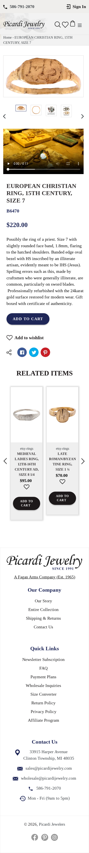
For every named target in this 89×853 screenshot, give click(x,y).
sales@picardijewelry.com (48, 768)
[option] (21, 108)
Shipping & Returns (43, 618)
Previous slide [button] (5, 458)
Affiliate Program (43, 720)
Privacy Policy (43, 711)
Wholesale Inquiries (43, 685)
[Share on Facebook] (22, 352)
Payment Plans (43, 676)
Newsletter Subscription (43, 659)
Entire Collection (43, 609)
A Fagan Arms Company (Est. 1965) (44, 577)
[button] (26, 490)
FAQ (43, 668)
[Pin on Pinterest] (45, 352)
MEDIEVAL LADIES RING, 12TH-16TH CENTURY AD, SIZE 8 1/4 (27, 464)
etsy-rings (26, 448)
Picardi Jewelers (52, 824)
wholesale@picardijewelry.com (48, 778)
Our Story (43, 600)
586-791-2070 (22, 6)
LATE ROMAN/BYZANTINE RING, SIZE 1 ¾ (62, 461)
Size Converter (43, 694)
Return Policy (43, 702)
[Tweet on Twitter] (34, 352)
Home (7, 37)
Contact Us (43, 626)
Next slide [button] (83, 458)
